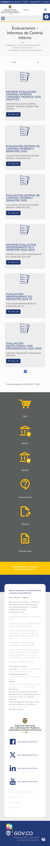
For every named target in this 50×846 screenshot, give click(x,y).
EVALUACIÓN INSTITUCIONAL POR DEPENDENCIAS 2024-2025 (23, 346)
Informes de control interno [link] (22, 48)
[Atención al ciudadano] (43, 839)
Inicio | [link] (5, 2)
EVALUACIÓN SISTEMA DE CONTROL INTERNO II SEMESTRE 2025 (23, 148)
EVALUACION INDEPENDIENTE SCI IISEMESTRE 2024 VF (19, 296)
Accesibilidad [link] (14, 807)
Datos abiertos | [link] (15, 2)
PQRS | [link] (25, 2)
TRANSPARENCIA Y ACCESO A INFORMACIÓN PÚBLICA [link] (25, 568)
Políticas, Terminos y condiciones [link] (21, 792)
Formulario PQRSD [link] (27, 687)
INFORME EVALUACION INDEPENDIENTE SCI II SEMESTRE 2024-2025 (21, 247)
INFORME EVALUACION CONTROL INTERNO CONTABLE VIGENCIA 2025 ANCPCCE (23, 95)
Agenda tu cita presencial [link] (18, 707)
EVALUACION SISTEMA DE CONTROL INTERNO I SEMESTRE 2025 (23, 198)
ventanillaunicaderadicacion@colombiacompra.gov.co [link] (25, 670)
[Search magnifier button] (46, 10)
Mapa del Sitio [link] (14, 797)
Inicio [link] (23, 43)
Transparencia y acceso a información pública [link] (22, 45)
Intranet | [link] (45, 2)
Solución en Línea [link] (15, 802)
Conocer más (14, 114)
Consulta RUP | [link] (35, 2)
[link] (46, 16)
